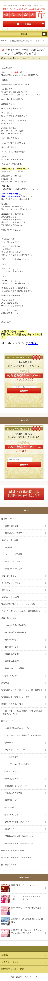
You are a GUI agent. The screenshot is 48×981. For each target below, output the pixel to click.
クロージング (10, 743)
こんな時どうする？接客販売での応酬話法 (23, 735)
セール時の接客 (11, 757)
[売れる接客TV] (24, 5)
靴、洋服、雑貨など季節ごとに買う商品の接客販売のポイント (23, 712)
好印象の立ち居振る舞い (15, 632)
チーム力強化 (7, 547)
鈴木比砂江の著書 (8, 865)
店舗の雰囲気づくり (13, 569)
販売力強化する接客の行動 (12, 850)
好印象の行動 (10, 640)
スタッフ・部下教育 (13, 554)
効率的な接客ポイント (14, 779)
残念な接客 (10, 829)
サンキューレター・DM (15, 750)
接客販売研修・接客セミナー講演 (15, 697)
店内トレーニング (12, 561)
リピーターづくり (8, 576)
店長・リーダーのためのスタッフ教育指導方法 (21, 611)
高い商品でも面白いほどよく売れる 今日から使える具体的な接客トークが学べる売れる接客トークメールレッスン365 (24, 441)
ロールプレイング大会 (10, 583)
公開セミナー (7, 590)
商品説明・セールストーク (16, 786)
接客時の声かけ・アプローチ (17, 822)
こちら (33, 343)
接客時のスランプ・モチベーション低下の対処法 (21, 690)
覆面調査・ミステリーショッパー (19, 843)
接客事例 (5, 683)
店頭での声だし (11, 807)
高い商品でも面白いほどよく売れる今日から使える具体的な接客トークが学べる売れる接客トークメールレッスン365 (24, 369)
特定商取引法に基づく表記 (12, 969)
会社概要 (5, 955)
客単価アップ (10, 800)
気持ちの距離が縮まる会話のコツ (19, 836)
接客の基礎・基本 (8, 618)
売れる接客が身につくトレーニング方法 (18, 604)
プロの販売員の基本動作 (15, 625)
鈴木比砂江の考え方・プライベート (23, 41)
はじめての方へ (7, 519)
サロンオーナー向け (9, 540)
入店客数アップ (11, 771)
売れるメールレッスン (10, 597)
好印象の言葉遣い (12, 654)
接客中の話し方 (11, 814)
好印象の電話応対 (12, 661)
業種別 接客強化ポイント (12, 704)
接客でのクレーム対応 (14, 668)
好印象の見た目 (11, 647)
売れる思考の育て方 (13, 793)
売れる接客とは (11, 526)
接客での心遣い (11, 676)
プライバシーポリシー (10, 962)
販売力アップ (7, 721)
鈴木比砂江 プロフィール (16, 533)
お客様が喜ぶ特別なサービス (17, 728)
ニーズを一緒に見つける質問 (17, 764)
